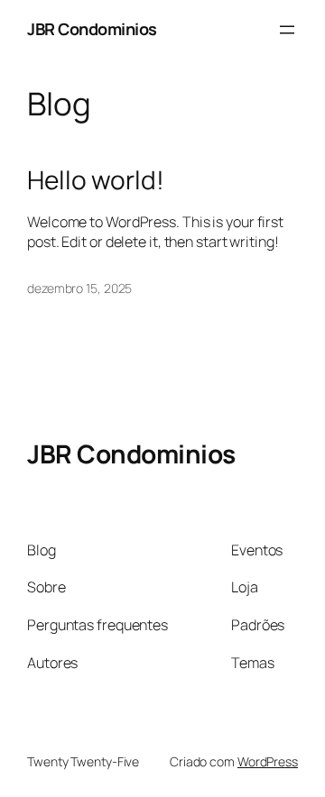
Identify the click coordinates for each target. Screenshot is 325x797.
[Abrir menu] (287, 30)
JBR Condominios (92, 29)
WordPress (267, 761)
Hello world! (95, 180)
